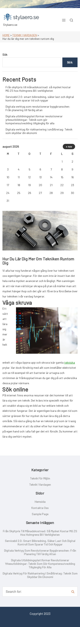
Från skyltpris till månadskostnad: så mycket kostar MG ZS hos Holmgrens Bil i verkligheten (38, 88)
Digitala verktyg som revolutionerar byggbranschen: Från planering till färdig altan (38, 108)
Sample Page (40, 514)
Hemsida (40, 501)
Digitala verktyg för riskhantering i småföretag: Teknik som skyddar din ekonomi (39, 131)
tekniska (69, 362)
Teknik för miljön (40, 478)
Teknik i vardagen (24, 35)
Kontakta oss (40, 508)
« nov (69, 146)
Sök (4, 54)
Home (6, 35)
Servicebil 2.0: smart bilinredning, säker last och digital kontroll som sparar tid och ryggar (40, 98)
